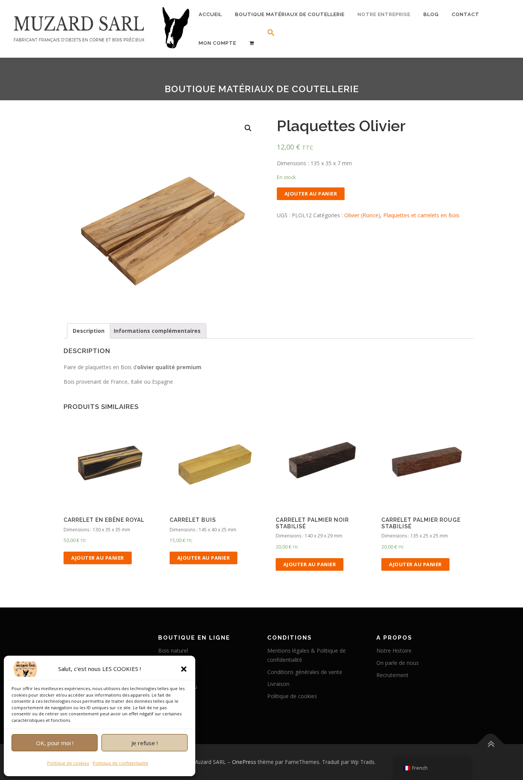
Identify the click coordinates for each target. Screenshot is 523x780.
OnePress (244, 761)
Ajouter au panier (310, 193)
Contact (465, 14)
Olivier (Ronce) (362, 215)
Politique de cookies (68, 763)
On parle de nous (397, 662)
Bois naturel (173, 650)
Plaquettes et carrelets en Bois (421, 215)
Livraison (278, 683)
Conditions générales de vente (304, 672)
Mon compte (217, 43)
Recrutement (392, 675)
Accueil (210, 14)
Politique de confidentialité (120, 763)
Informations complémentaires (157, 330)
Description (89, 330)
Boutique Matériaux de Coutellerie (290, 14)
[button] (184, 669)
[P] (252, 43)
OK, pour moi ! (55, 743)
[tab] (88, 331)
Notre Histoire (394, 650)
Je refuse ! (144, 743)
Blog (431, 14)
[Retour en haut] (490, 743)
